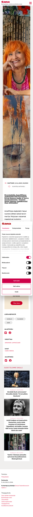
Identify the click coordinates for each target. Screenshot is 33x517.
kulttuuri (9, 319)
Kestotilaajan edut (6, 497)
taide (8, 322)
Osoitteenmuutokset (7, 505)
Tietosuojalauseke (6, 501)
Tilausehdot (4, 499)
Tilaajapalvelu (5, 503)
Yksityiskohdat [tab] (16, 228)
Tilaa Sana (16, 303)
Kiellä (16, 291)
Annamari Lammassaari (12, 342)
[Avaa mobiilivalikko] (30, 3)
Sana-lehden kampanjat (8, 495)
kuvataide (20, 319)
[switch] (28, 262)
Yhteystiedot (5, 477)
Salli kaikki (16, 280)
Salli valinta (16, 286)
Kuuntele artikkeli (18, 186)
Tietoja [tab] (27, 228)
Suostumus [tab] (5, 228)
